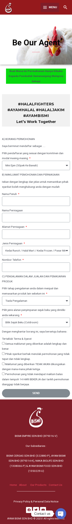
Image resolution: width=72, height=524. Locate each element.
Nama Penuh (9, 194)
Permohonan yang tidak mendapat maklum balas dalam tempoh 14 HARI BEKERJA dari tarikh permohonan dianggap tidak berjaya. (35, 379)
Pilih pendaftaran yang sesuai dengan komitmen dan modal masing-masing (32, 156)
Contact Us (55, 484)
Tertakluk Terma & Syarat (17, 338)
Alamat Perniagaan (13, 226)
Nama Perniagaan (12, 210)
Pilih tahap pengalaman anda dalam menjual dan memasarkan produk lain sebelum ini (30, 291)
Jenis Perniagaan (12, 243)
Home (13, 484)
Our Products (38, 484)
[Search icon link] (65, 7)
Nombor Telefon (12, 259)
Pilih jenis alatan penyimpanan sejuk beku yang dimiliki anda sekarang (33, 312)
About (23, 484)
